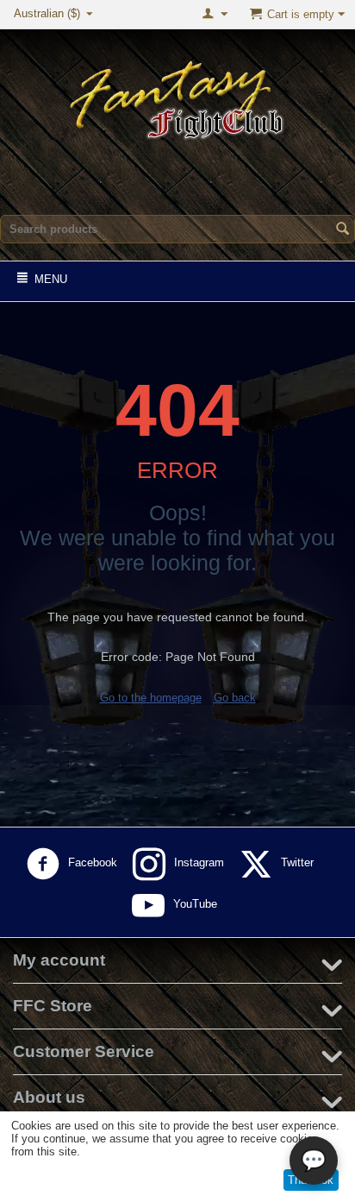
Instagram (201, 862)
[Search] (342, 230)
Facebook (94, 862)
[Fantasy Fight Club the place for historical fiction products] (177, 97)
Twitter (299, 862)
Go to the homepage (151, 697)
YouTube (197, 903)
